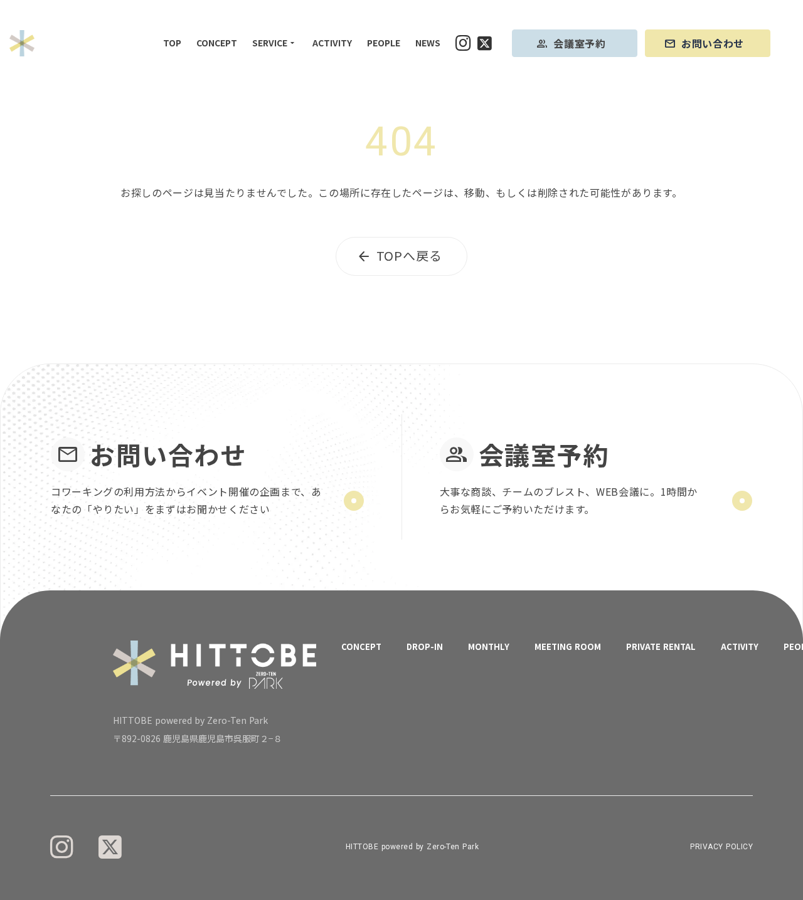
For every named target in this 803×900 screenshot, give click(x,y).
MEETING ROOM (567, 646)
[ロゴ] (22, 43)
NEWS (427, 43)
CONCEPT (216, 43)
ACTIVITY (332, 43)
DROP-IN (425, 646)
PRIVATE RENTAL (661, 646)
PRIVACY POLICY (721, 846)
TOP (172, 43)
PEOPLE (383, 43)
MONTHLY (488, 646)
